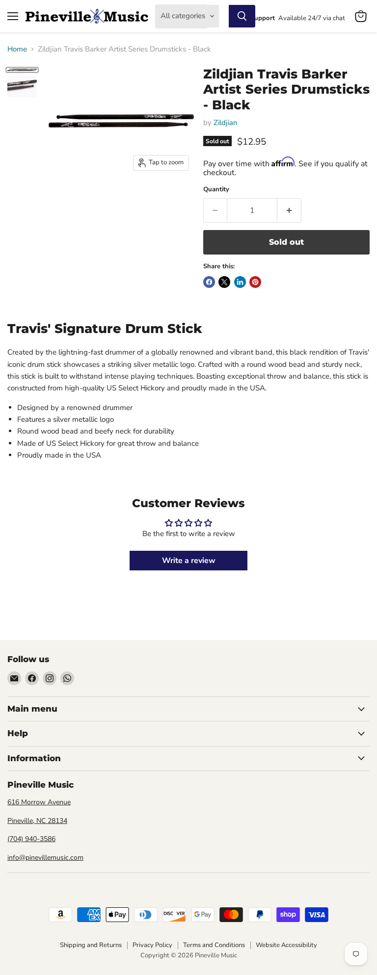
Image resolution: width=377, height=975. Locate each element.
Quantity (216, 189)
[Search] (242, 16)
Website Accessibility (286, 945)
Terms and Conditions (214, 945)
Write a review (188, 560)
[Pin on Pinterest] (255, 282)
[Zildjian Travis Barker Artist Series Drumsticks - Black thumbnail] (22, 70)
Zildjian (226, 123)
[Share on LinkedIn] (240, 282)
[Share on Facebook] (209, 282)
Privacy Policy (152, 945)
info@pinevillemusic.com (45, 857)
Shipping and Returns (91, 945)
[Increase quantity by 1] (289, 210)
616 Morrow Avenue (39, 802)
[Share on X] (224, 282)
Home (17, 49)
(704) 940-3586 (31, 839)
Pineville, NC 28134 (37, 820)
